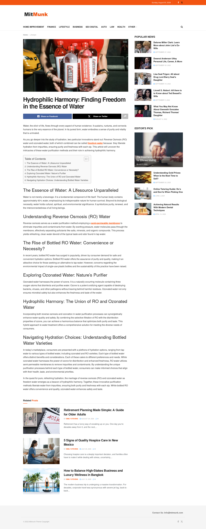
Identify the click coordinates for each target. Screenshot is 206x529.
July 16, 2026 (86, 479)
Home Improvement (33, 26)
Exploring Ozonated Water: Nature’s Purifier (46, 173)
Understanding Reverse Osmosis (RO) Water (47, 166)
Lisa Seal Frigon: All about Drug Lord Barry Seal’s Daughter (166, 76)
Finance (51, 26)
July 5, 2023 (142, 164)
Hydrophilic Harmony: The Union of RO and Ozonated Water (53, 176)
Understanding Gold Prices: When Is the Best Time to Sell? (167, 175)
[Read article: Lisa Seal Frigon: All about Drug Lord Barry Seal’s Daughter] (143, 79)
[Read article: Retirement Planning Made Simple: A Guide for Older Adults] (41, 421)
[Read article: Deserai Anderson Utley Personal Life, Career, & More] (143, 63)
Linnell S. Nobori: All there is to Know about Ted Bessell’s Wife (167, 93)
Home (25, 35)
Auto (104, 26)
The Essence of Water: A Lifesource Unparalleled (49, 162)
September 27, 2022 (163, 52)
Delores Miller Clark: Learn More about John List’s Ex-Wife (166, 45)
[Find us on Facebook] (178, 2)
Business (78, 26)
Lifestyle (64, 26)
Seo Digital (92, 26)
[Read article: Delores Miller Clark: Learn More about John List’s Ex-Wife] (143, 47)
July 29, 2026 (86, 449)
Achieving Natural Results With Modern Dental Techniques (166, 207)
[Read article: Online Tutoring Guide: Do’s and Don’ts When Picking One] (143, 194)
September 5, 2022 (162, 100)
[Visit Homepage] (36, 14)
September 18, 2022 (163, 84)
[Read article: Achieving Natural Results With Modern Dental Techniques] (143, 209)
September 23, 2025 (163, 182)
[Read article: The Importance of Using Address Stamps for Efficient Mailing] (159, 149)
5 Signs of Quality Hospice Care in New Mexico (91, 442)
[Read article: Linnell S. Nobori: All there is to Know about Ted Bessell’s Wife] (143, 95)
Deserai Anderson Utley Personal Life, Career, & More (167, 60)
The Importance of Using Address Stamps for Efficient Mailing (158, 158)
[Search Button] (182, 26)
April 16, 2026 (160, 214)
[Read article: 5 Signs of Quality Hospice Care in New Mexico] (41, 451)
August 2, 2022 (161, 119)
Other (131, 26)
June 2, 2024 (160, 196)
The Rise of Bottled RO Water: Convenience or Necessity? (53, 169)
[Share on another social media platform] (125, 116)
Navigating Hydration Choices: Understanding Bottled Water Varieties (57, 180)
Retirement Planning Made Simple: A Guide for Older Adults (94, 412)
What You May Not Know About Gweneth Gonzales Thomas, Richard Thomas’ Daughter (166, 111)
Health (121, 26)
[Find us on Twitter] (182, 2)
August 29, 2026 (87, 418)
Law (112, 26)
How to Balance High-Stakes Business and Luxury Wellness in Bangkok (93, 472)
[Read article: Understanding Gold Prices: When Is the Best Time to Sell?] (143, 177)
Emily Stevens (72, 419)
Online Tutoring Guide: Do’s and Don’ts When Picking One (168, 190)
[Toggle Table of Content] (85, 159)
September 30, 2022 (163, 65)
